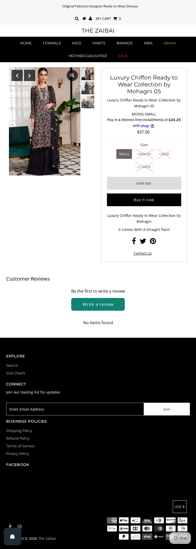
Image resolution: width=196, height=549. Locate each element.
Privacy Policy (17, 453)
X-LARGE (144, 166)
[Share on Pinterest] (153, 242)
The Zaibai (98, 30)
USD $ (180, 506)
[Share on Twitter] (143, 242)
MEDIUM (144, 154)
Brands (125, 43)
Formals (52, 43)
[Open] (12, 536)
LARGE (164, 154)
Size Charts (15, 373)
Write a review (98, 304)
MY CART (108, 18)
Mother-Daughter (88, 56)
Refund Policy (17, 438)
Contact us (143, 253)
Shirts (98, 43)
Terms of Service (20, 445)
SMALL (124, 154)
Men (148, 43)
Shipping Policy (19, 430)
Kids (76, 43)
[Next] (29, 75)
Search (12, 365)
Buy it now (144, 199)
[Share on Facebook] (134, 242)
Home (26, 43)
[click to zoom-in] (72, 75)
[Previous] (17, 75)
